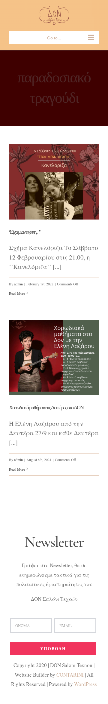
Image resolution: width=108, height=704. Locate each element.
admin (18, 283)
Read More (17, 293)
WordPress (85, 684)
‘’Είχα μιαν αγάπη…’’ (24, 232)
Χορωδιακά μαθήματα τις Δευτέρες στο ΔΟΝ (46, 407)
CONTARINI (70, 674)
